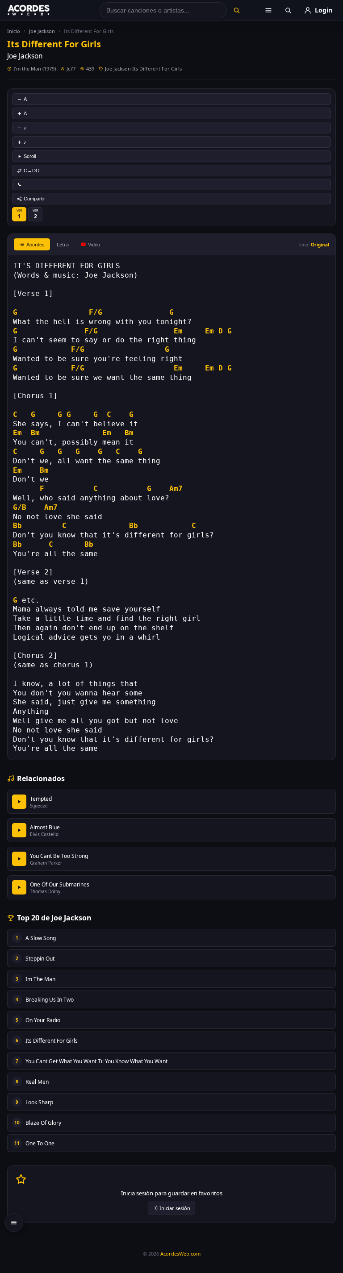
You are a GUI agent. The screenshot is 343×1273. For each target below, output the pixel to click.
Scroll (30, 156)
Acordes (35, 244)
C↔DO (32, 170)
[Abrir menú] (268, 10)
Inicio (13, 31)
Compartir (34, 198)
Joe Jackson (42, 31)
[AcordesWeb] (39, 10)
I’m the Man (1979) (34, 68)
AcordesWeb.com (180, 1253)
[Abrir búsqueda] (288, 10)
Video (94, 244)
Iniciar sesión (174, 1208)
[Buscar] (236, 10)
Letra (63, 244)
